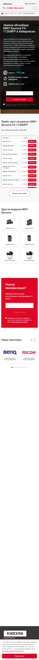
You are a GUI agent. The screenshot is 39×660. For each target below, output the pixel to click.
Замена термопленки (9, 171)
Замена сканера (8, 150)
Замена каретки (8, 184)
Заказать (32, 141)
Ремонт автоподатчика (10, 162)
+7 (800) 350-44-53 (14, 8)
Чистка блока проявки (10, 154)
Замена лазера (7, 158)
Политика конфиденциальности (13, 651)
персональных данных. (23, 105)
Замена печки (7, 175)
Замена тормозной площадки (9, 167)
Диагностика (7, 141)
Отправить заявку (19, 99)
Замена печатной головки (11, 180)
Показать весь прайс (19, 193)
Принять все (19, 656)
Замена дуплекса (8, 145)
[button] (31, 340)
